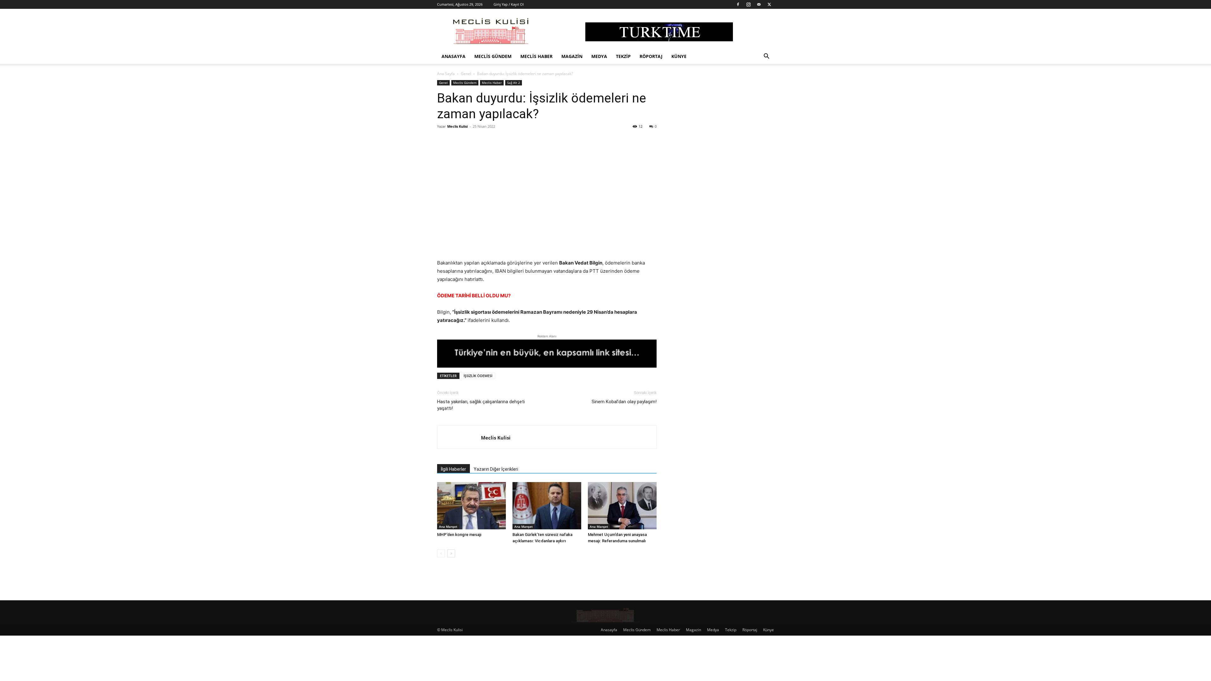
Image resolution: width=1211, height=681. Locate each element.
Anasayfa (453, 56)
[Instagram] (748, 4)
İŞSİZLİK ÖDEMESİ (478, 375)
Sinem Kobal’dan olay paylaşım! (624, 402)
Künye (679, 56)
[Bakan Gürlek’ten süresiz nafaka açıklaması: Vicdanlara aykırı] (546, 505)
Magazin (571, 56)
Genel (466, 73)
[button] (766, 57)
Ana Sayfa (446, 73)
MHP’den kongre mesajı (459, 534)
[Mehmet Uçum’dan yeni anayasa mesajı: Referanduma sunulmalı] (622, 505)
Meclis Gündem (493, 56)
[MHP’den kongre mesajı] (471, 505)
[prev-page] (441, 553)
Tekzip (623, 56)
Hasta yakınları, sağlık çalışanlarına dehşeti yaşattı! (481, 405)
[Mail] (758, 4)
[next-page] (451, 553)
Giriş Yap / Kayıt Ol (509, 4)
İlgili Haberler (453, 469)
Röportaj (651, 56)
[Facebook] (738, 4)
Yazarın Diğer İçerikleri (496, 469)
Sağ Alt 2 (513, 82)
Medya (599, 56)
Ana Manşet (448, 526)
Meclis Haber (536, 56)
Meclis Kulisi (457, 126)
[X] (769, 4)
